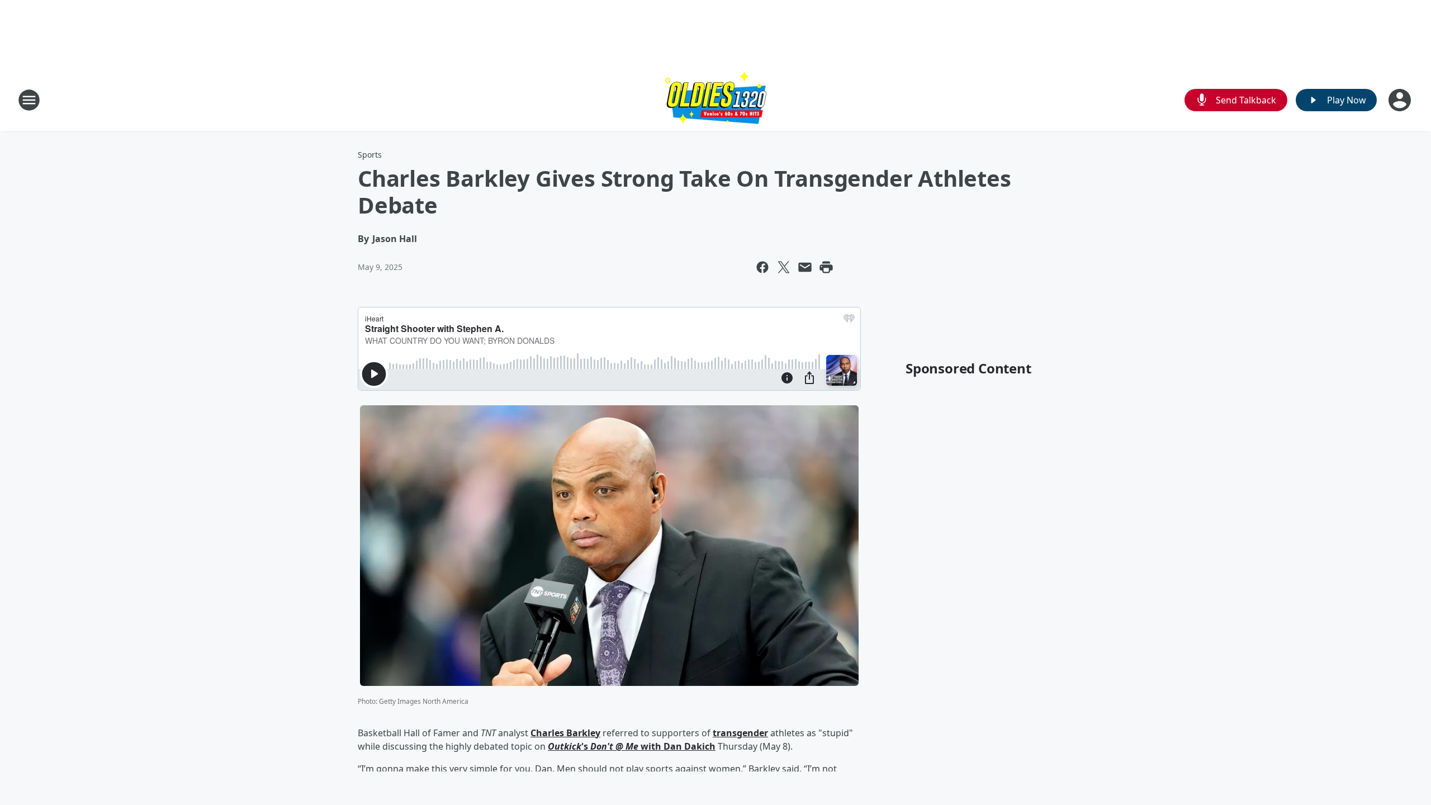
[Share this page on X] (784, 267)
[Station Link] (715, 99)
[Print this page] (826, 267)
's (585, 746)
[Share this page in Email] (805, 267)
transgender (740, 733)
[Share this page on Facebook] (762, 267)
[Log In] (1401, 100)
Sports (370, 154)
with (651, 746)
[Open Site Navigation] (29, 100)
